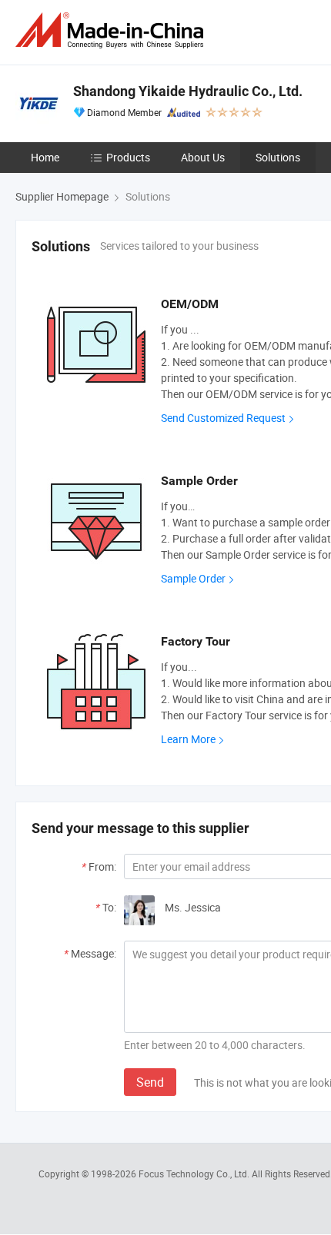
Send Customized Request (223, 417)
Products (128, 157)
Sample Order (193, 578)
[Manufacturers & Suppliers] (112, 30)
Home (45, 157)
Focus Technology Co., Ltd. (195, 1173)
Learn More (188, 739)
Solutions (278, 157)
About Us (203, 157)
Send (150, 1082)
